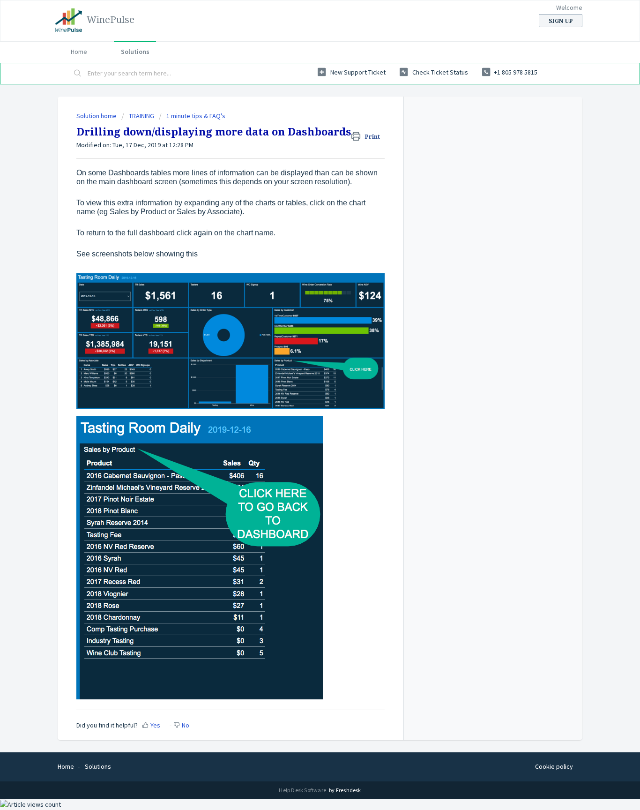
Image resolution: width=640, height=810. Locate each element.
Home (79, 51)
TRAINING (141, 116)
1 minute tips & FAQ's (195, 116)
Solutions (135, 51)
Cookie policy (554, 766)
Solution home (97, 116)
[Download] (302, 287)
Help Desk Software (303, 790)
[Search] (78, 73)
